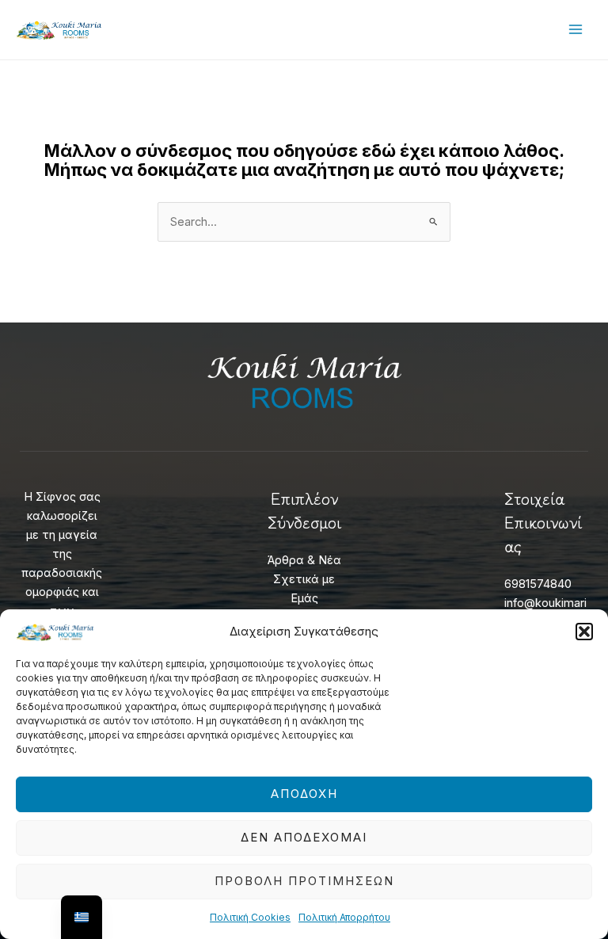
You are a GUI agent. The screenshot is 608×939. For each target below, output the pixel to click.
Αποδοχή (304, 793)
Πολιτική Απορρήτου (344, 917)
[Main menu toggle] (575, 29)
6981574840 (538, 584)
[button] (584, 631)
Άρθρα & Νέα (304, 560)
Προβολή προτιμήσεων (304, 880)
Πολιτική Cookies (250, 917)
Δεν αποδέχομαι (304, 837)
